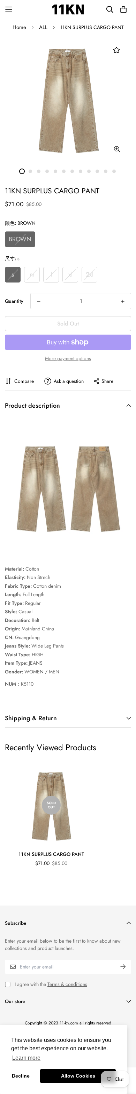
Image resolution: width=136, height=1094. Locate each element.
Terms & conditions (67, 984)
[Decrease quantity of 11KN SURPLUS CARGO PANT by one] (39, 301)
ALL (43, 27)
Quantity (14, 301)
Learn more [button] (26, 1058)
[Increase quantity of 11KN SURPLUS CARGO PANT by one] (123, 301)
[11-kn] (68, 9)
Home (19, 27)
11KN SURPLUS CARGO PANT (51, 854)
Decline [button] (21, 1076)
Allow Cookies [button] (78, 1076)
